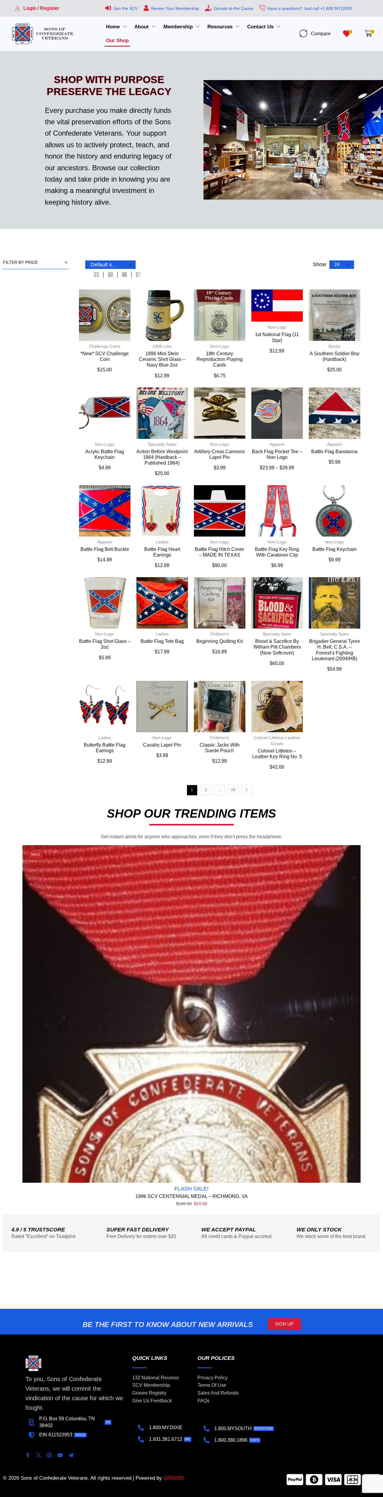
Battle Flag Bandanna (334, 451)
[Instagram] (49, 1455)
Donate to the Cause (233, 8)
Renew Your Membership (175, 8)
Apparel (277, 444)
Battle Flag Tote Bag (162, 641)
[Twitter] (38, 1455)
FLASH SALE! (191, 1189)
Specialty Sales (162, 444)
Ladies (162, 542)
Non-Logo (219, 346)
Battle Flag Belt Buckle (104, 549)
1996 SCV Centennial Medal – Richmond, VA (192, 1196)
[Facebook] (27, 1455)
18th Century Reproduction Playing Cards (220, 359)
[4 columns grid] (124, 275)
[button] (37, 8)
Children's (219, 634)
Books (334, 346)
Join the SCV (125, 8)
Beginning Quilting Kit (219, 641)
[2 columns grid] (96, 275)
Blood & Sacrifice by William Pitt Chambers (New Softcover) (277, 647)
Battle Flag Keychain (334, 549)
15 (233, 790)
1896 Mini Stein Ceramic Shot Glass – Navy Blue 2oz (162, 359)
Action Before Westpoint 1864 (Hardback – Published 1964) (162, 457)
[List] (138, 275)
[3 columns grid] (110, 275)
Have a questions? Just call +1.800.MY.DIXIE (309, 8)
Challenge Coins (104, 346)
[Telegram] (71, 1455)
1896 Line (162, 346)
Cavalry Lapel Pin (162, 744)
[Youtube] (60, 1455)
